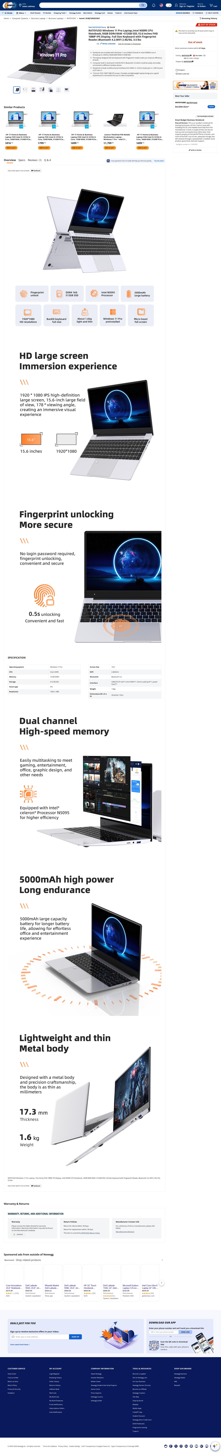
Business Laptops (56, 18)
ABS (175, 1381)
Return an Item (13, 1381)
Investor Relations (97, 1378)
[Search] (143, 5)
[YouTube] (196, 1446)
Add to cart (11, 148)
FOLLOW (211, 107)
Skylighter (179, 144)
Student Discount (139, 1416)
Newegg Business (180, 1374)
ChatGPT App (137, 1412)
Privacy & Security (14, 1389)
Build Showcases (139, 1424)
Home (6, 18)
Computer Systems (20, 18)
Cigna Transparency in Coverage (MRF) (125, 1446)
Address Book (54, 1389)
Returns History (54, 1385)
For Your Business (139, 1381)
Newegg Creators (139, 1393)
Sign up (75, 1337)
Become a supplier (139, 1374)
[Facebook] (171, 1446)
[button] (27, 5)
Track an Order (13, 1378)
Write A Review (195, 150)
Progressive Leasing (140, 1427)
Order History (54, 1381)
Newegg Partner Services (142, 1385)
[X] (176, 1446)
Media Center (96, 1381)
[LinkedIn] (186, 1446)
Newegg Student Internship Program (104, 1385)
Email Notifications (56, 1404)
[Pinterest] (191, 1446)
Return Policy (12, 1385)
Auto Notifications (55, 1412)
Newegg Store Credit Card (142, 1420)
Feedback (36, 171)
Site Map (136, 1397)
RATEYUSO (71, 18)
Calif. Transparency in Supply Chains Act (95, 1446)
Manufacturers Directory (125, 1232)
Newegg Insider (96, 1401)
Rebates (135, 1404)
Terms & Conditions (50, 1446)
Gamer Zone (95, 1389)
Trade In (136, 1431)
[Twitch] (201, 1446)
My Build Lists (54, 1397)
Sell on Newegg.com (140, 1378)
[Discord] (206, 1446)
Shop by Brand (138, 1401)
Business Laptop (38, 18)
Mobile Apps (137, 1408)
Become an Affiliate (140, 1389)
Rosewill (177, 1385)
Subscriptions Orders (56, 1408)
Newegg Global (179, 1378)
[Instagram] (181, 1446)
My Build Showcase (56, 1401)
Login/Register (54, 1374)
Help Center (12, 1374)
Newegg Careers (97, 1397)
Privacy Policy (63, 1446)
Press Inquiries (96, 1393)
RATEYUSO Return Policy (90, 1233)
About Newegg (96, 1374)
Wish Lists (52, 1393)
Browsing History (55, 1378)
